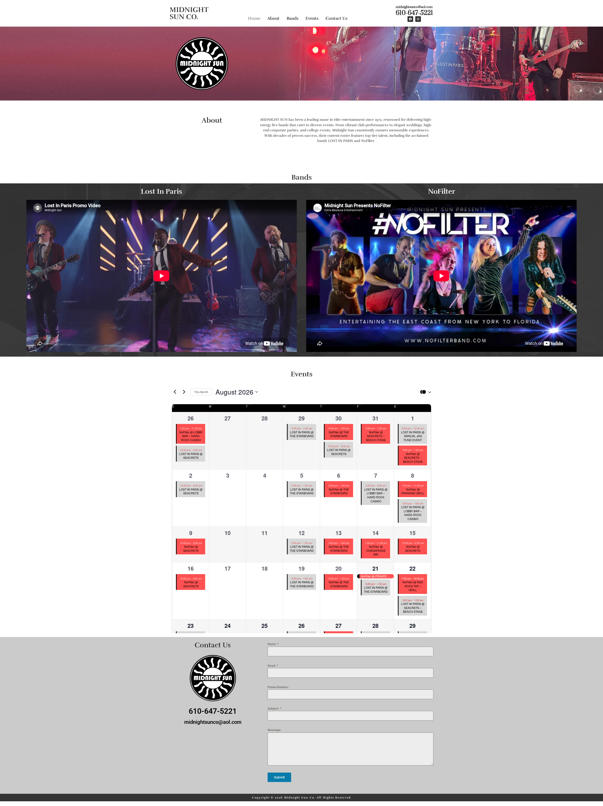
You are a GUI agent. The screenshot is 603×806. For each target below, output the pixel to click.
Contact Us (336, 18)
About (273, 18)
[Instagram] (418, 19)
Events (312, 18)
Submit (279, 777)
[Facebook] (410, 19)
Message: (274, 730)
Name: (273, 644)
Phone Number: (278, 687)
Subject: (274, 708)
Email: (273, 665)
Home (254, 18)
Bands (292, 18)
